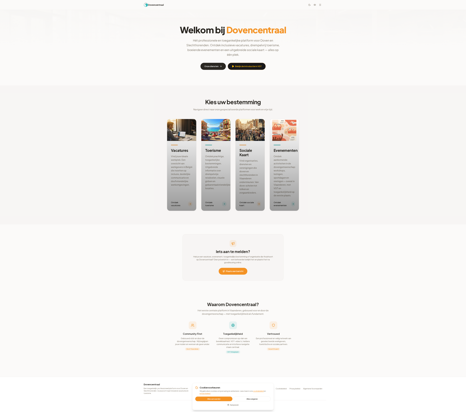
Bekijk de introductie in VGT (248, 66)
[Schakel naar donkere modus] (309, 5)
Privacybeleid (295, 388)
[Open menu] (320, 5)
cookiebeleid (258, 391)
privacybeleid (205, 393)
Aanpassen (234, 405)
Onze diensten (211, 66)
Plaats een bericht (234, 271)
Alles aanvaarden (214, 399)
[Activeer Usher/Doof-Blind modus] (315, 5)
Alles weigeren (252, 399)
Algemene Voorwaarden (312, 388)
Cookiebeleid (281, 388)
